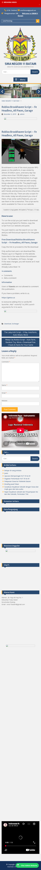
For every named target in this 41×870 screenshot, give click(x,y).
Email (4, 393)
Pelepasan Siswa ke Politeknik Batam (17, 481)
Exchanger (15, 324)
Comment (6, 362)
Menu (22, 79)
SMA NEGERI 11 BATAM (20, 64)
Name (4, 385)
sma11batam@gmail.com (28, 10)
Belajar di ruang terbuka (12, 470)
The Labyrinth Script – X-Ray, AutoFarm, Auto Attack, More (20, 333)
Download (7, 324)
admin (22, 114)
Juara (6, 473)
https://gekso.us (8, 297)
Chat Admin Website (29, 865)
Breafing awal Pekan (11, 484)
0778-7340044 (12, 10)
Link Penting (7, 21)
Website (4, 401)
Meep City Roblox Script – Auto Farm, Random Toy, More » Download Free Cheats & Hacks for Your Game (20, 342)
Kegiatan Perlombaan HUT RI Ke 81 (17, 479)
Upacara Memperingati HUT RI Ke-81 (17, 476)
